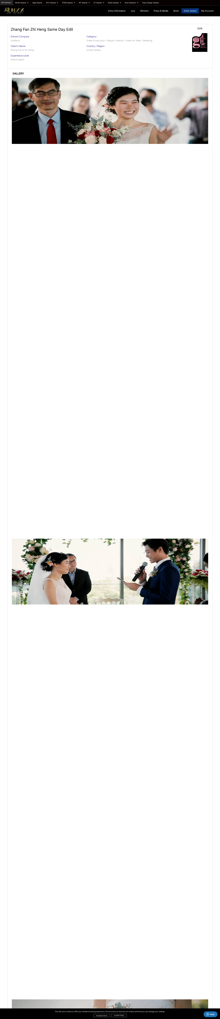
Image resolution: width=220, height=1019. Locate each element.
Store (176, 11)
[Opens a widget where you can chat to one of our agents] (210, 1014)
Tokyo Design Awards (150, 3)
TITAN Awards (67, 3)
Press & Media (161, 11)
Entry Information (117, 11)
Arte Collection (131, 3)
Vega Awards (37, 3)
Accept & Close (101, 1015)
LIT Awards (97, 3)
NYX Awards (51, 3)
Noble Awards (113, 3)
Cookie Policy (119, 1015)
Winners (144, 11)
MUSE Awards (21, 3)
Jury (133, 11)
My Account (207, 11)
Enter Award (190, 11)
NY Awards (83, 3)
